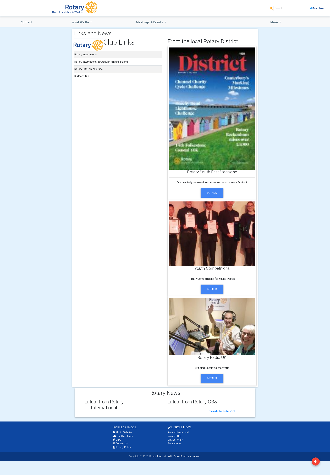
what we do (81, 22)
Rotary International (178, 432)
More (274, 22)
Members (318, 8)
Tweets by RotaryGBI (222, 411)
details (212, 192)
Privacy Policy (123, 447)
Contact (26, 22)
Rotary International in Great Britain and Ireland (174, 456)
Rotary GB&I (174, 436)
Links (118, 439)
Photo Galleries (123, 432)
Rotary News (175, 443)
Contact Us (121, 443)
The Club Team (124, 436)
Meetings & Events (150, 22)
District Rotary (175, 439)
